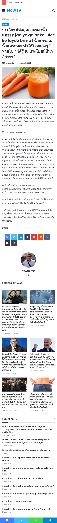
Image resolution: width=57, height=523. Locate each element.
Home (6, 19)
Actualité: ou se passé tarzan (17, 501)
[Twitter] (14, 237)
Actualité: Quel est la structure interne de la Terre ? (28, 486)
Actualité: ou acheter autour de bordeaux (23, 478)
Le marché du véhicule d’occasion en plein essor (26, 450)
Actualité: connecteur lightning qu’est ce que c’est (28, 493)
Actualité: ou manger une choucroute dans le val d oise (27, 469)
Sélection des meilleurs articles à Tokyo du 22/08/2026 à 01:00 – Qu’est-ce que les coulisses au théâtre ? (27, 429)
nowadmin (10, 63)
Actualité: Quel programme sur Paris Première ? (26, 509)
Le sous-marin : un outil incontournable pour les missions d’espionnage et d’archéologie (26, 441)
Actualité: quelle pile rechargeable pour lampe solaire (26, 459)
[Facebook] (7, 237)
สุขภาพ (14, 19)
